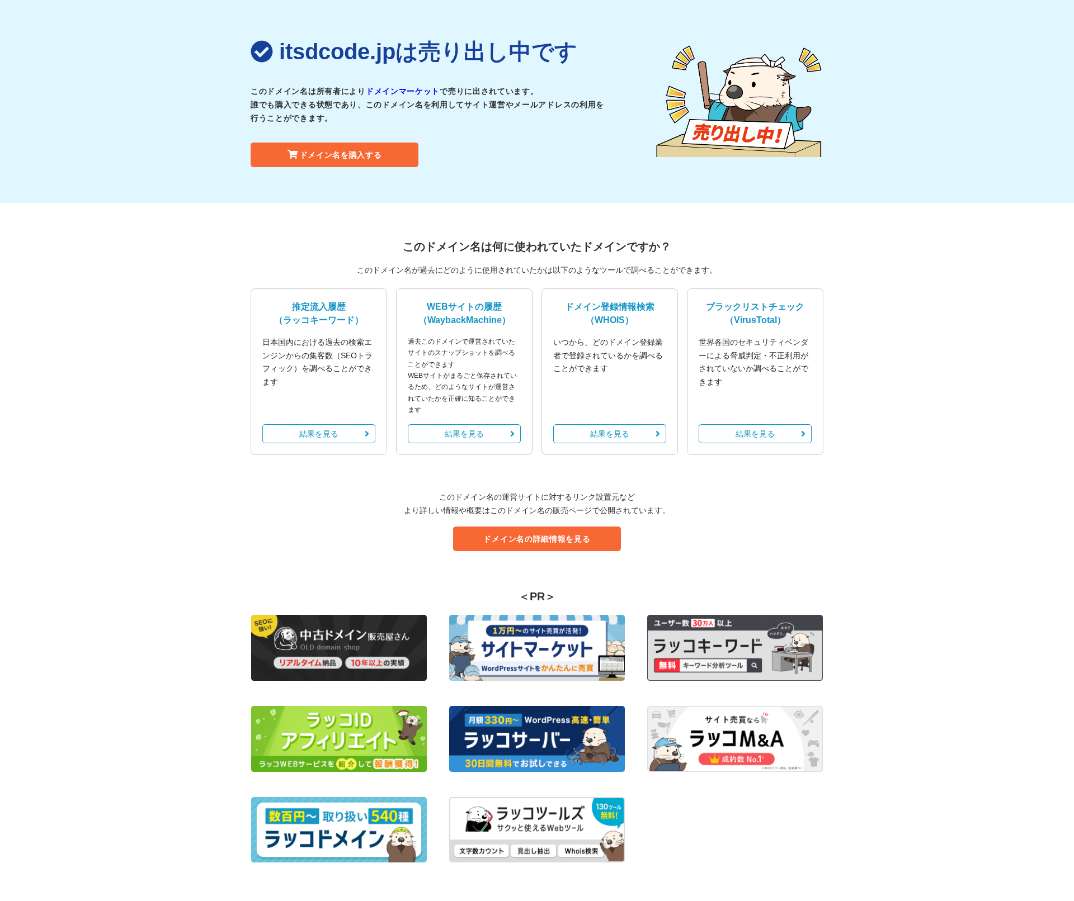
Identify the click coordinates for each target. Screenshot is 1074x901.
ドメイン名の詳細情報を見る (536, 538)
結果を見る (318, 433)
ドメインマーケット (403, 91)
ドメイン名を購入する (341, 154)
